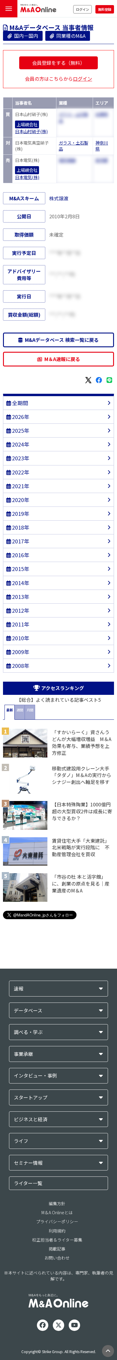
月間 (30, 709)
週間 (19, 709)
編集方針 (57, 1203)
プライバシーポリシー (57, 1221)
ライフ (21, 1140)
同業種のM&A (70, 35)
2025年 (20, 430)
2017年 (20, 541)
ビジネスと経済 (30, 1119)
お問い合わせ (57, 1258)
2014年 (20, 583)
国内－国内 (25, 35)
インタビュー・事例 (35, 1075)
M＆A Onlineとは (57, 1212)
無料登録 (104, 9)
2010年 (20, 638)
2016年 (20, 555)
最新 (9, 709)
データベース (28, 1010)
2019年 (20, 513)
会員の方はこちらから (58, 78)
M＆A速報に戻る (61, 359)
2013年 (20, 596)
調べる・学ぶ (28, 1032)
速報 (18, 988)
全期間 (19, 403)
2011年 (20, 624)
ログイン (82, 9)
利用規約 (57, 1231)
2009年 (20, 652)
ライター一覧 (28, 1183)
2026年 (20, 416)
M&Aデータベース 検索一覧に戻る (60, 339)
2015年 (20, 568)
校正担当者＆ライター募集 (57, 1240)
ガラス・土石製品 (73, 145)
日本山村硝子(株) (31, 131)
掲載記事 (57, 1249)
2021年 (20, 486)
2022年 (20, 472)
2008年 (20, 665)
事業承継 (23, 1054)
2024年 (20, 444)
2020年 (20, 500)
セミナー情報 (28, 1162)
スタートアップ (30, 1097)
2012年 (20, 610)
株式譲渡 (58, 198)
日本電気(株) (27, 177)
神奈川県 (101, 145)
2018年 (20, 527)
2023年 (20, 458)
